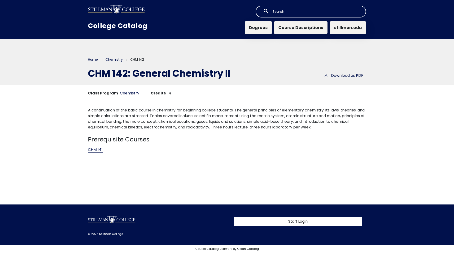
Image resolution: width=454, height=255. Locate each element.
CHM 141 (95, 149)
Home (93, 59)
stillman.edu (348, 27)
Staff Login (298, 221)
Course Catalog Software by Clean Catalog (227, 249)
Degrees (258, 27)
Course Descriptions (300, 27)
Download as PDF (347, 75)
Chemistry (114, 59)
